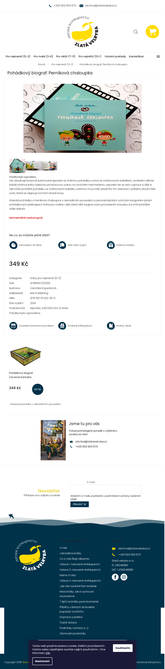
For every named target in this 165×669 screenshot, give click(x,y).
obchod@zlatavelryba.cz (91, 441)
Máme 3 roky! (68, 575)
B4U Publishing (39, 293)
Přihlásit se (79, 504)
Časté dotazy (68, 622)
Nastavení (42, 661)
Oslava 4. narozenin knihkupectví (80, 581)
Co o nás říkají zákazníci (74, 559)
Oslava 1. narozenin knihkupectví (80, 564)
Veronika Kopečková (43, 288)
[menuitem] (18, 56)
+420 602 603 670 (86, 446)
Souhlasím (122, 648)
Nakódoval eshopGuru (148, 662)
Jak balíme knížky (70, 553)
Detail (37, 389)
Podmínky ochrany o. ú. (74, 628)
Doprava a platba (71, 617)
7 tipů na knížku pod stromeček (79, 601)
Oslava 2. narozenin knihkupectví (80, 570)
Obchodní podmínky (73, 633)
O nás (63, 548)
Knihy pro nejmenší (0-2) (45, 278)
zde (47, 653)
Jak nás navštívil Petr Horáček (78, 586)
